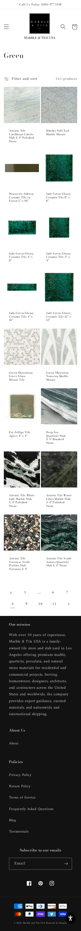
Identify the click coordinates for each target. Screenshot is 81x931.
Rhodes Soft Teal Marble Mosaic (57, 132)
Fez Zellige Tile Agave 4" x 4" (19, 433)
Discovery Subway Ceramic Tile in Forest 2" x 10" (21, 197)
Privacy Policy (20, 775)
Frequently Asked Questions (31, 809)
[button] (6, 27)
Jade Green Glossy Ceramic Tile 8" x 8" (58, 197)
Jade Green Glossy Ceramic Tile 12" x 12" (58, 316)
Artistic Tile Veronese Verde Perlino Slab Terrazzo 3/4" (19, 564)
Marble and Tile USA (34, 923)
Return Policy (20, 786)
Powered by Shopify (56, 923)
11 (54, 604)
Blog (12, 820)
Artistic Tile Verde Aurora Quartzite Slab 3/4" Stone (58, 562)
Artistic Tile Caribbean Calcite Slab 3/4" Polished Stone (21, 136)
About (13, 743)
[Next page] (68, 604)
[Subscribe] (66, 864)
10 (40, 604)
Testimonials (19, 831)
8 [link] (12, 604)
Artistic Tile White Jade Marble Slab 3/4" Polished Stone (21, 501)
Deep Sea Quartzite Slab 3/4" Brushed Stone (55, 437)
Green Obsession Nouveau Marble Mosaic (57, 376)
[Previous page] (11, 593)
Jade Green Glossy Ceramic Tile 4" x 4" (58, 257)
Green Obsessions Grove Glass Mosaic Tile (21, 376)
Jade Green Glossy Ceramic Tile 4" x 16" (21, 316)
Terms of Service (22, 797)
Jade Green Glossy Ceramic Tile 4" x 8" (21, 257)
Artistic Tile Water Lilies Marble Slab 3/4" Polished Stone (59, 501)
